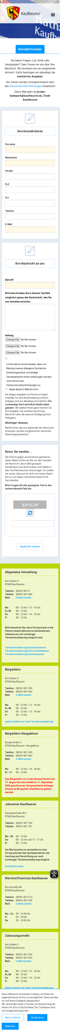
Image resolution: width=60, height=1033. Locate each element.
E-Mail (8, 224)
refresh (30, 513)
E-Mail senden (23, 597)
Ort (7, 197)
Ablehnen (10, 1026)
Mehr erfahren (12, 1017)
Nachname (11, 157)
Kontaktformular (14, 866)
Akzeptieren (37, 1017)
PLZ (7, 184)
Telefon (9, 211)
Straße (9, 171)
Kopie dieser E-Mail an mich (23, 389)
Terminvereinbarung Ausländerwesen (25, 647)
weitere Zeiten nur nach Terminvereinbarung (29, 721)
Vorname (10, 144)
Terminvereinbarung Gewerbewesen (24, 654)
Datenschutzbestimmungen (26, 86)
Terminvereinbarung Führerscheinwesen (27, 651)
